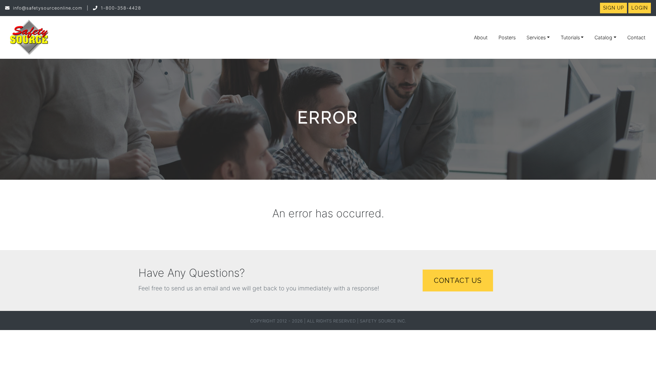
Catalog (603, 37)
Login (639, 8)
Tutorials (570, 37)
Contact (636, 37)
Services (536, 37)
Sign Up (613, 8)
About (481, 37)
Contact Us (458, 280)
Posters (507, 37)
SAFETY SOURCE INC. (383, 321)
